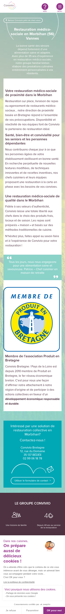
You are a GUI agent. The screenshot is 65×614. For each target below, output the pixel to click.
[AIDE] (45, 6)
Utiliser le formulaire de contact (31, 480)
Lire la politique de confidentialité (19, 582)
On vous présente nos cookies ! (21, 596)
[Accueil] (10, 6)
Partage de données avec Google (22, 593)
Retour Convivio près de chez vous (24, 20)
